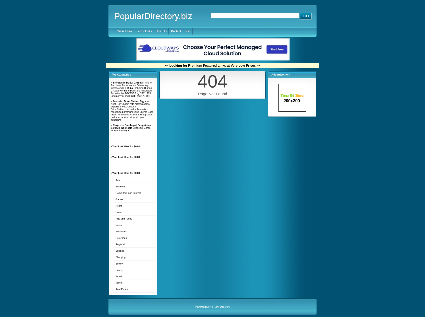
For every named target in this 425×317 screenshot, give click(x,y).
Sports (119, 270)
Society (120, 263)
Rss (188, 31)
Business (121, 186)
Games (120, 199)
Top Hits (161, 31)
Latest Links (144, 31)
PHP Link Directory (219, 306)
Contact (176, 31)
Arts (118, 180)
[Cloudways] (213, 59)
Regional (120, 244)
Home (119, 212)
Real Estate (122, 289)
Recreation (121, 231)
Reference (121, 238)
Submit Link (124, 31)
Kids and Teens (124, 218)
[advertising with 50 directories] (292, 110)
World (119, 276)
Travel (119, 283)
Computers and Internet (128, 193)
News (119, 225)
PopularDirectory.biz (153, 16)
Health (119, 205)
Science (120, 250)
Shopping (121, 257)
